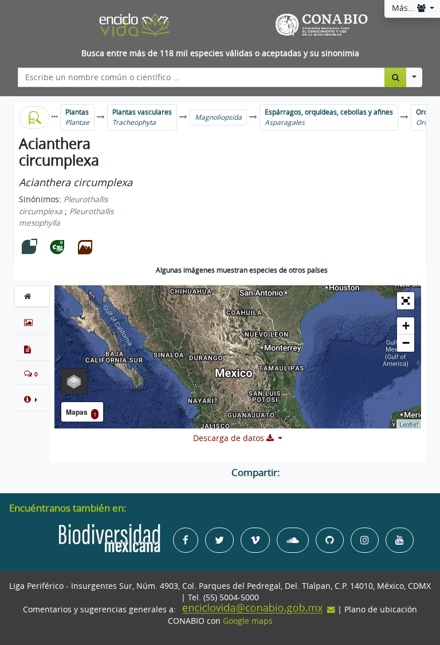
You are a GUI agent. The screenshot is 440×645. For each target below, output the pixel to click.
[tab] (32, 296)
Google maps (248, 621)
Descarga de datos (229, 438)
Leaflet (408, 423)
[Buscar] (395, 77)
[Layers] (74, 381)
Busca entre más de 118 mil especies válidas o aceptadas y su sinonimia (220, 53)
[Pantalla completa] (405, 300)
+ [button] (406, 325)
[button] (32, 399)
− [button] (406, 343)
